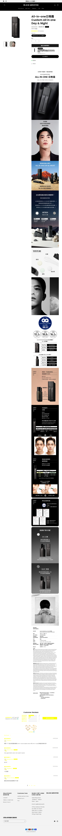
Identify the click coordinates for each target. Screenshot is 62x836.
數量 (32, 38)
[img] (7, 738)
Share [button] (34, 63)
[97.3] (34, 727)
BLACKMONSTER (33, 831)
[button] (4, 5)
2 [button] (29, 785)
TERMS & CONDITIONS (8, 800)
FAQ (18, 800)
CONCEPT (5, 797)
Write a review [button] (50, 718)
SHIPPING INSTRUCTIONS (23, 796)
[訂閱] (24, 821)
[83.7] (28, 727)
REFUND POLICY (20, 798)
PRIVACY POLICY (7, 802)
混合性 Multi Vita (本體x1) (39, 35)
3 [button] (31, 785)
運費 (36, 28)
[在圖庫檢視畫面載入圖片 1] (6, 44)
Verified (31, 732)
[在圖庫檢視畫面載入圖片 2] (12, 44)
